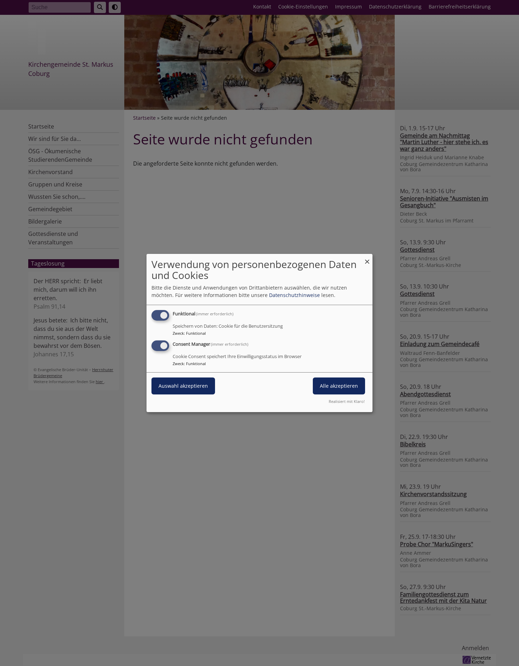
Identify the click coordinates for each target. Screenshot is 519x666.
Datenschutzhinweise (294, 295)
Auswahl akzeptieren (183, 385)
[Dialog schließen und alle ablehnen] (367, 258)
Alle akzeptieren (339, 385)
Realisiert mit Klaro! (347, 401)
